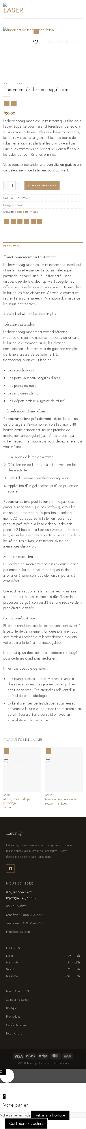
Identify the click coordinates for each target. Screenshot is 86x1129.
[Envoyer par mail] (27, 221)
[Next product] (7, 103)
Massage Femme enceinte (60, 799)
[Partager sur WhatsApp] (7, 221)
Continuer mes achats (26, 1123)
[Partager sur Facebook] (13, 221)
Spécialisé (22, 212)
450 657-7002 (16, 906)
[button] (80, 9)
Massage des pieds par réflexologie (17, 801)
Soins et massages (17, 999)
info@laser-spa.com (18, 931)
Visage (34, 212)
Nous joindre (14, 1033)
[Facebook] (10, 868)
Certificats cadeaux (17, 1025)
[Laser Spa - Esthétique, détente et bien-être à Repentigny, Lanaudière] (28, 9)
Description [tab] (12, 246)
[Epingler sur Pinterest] (33, 221)
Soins (20, 83)
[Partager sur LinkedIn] (40, 221)
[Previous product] (14, 103)
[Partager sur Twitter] (20, 221)
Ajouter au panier (42, 185)
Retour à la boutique (50, 1115)
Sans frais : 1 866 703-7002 (24, 915)
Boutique (11, 1008)
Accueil (8, 83)
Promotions (13, 1016)
